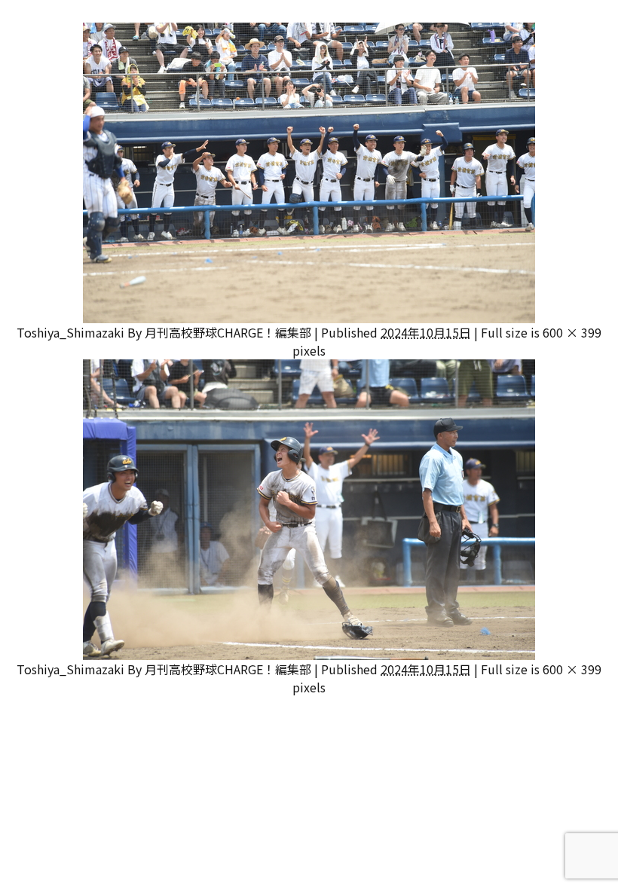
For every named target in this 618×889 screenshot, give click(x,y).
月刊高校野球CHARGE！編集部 (228, 332)
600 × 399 (572, 332)
